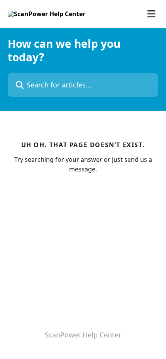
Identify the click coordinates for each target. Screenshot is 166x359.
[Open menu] (151, 13)
